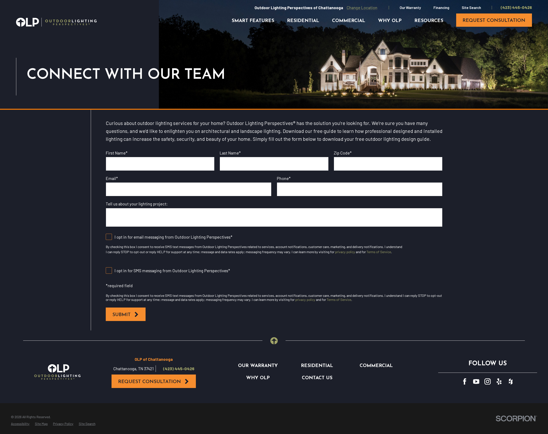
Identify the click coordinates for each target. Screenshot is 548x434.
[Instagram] (487, 381)
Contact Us (317, 378)
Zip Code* (343, 152)
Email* (112, 178)
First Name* (117, 152)
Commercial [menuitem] (348, 20)
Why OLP (258, 378)
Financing (441, 7)
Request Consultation (149, 381)
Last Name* (230, 152)
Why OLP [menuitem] (390, 20)
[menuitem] (20, 423)
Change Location (362, 7)
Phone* (284, 178)
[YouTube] (476, 381)
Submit (121, 314)
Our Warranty (410, 7)
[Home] (56, 22)
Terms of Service (378, 252)
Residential (317, 365)
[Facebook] (465, 381)
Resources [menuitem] (428, 20)
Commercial (376, 365)
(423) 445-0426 (516, 7)
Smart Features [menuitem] (253, 20)
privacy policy (345, 252)
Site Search (471, 7)
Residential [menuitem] (303, 20)
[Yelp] (499, 381)
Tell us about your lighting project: (137, 203)
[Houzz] (511, 381)
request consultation (494, 20)
